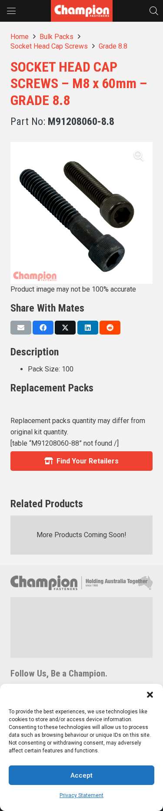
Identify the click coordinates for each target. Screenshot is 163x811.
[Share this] (43, 328)
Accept (81, 775)
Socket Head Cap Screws (49, 46)
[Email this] (20, 328)
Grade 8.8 (113, 46)
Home (19, 37)
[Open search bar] (154, 11)
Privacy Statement (81, 795)
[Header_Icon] (82, 11)
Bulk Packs (56, 37)
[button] (150, 694)
